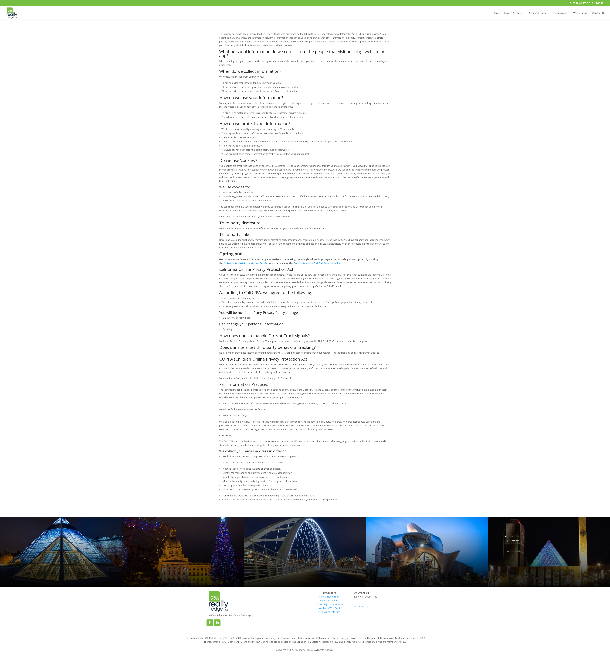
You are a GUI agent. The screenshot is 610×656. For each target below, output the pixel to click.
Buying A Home (513, 13)
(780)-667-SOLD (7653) (588, 3)
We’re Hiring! (580, 13)
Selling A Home (538, 13)
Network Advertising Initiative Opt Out (246, 263)
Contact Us (598, 13)
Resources (560, 13)
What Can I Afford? (329, 600)
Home (496, 13)
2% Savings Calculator (329, 611)
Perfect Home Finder (329, 596)
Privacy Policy (361, 606)
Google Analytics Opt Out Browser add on (317, 263)
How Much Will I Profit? (330, 608)
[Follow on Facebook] (210, 622)
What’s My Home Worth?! (330, 604)
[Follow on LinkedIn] (217, 622)
